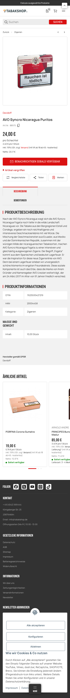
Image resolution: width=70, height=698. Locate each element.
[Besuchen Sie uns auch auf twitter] (24, 486)
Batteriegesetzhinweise (14, 561)
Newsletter (8, 597)
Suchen (57, 22)
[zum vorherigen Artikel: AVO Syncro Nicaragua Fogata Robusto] (58, 32)
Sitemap (7, 551)
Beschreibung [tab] (20, 191)
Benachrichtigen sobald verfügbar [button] (37, 161)
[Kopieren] (18, 125)
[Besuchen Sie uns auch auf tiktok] (48, 486)
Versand (25, 147)
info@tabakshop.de (18, 519)
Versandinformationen (13, 592)
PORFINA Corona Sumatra (20, 431)
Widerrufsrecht (10, 566)
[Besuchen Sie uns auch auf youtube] (32, 486)
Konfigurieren (35, 636)
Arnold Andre (60, 427)
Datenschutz (9, 542)
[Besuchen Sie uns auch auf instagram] (40, 486)
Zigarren (18, 32)
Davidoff (7, 112)
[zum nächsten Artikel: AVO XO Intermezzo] (64, 32)
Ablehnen (35, 646)
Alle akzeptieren (36, 625)
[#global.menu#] (63, 11)
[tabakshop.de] (15, 10)
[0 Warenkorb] (55, 11)
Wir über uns (8, 583)
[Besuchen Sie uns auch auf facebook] (16, 486)
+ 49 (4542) (8, 504)
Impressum (8, 556)
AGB (5, 547)
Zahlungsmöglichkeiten (14, 587)
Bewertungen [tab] (20, 200)
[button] (25, 404)
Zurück (6, 32)
